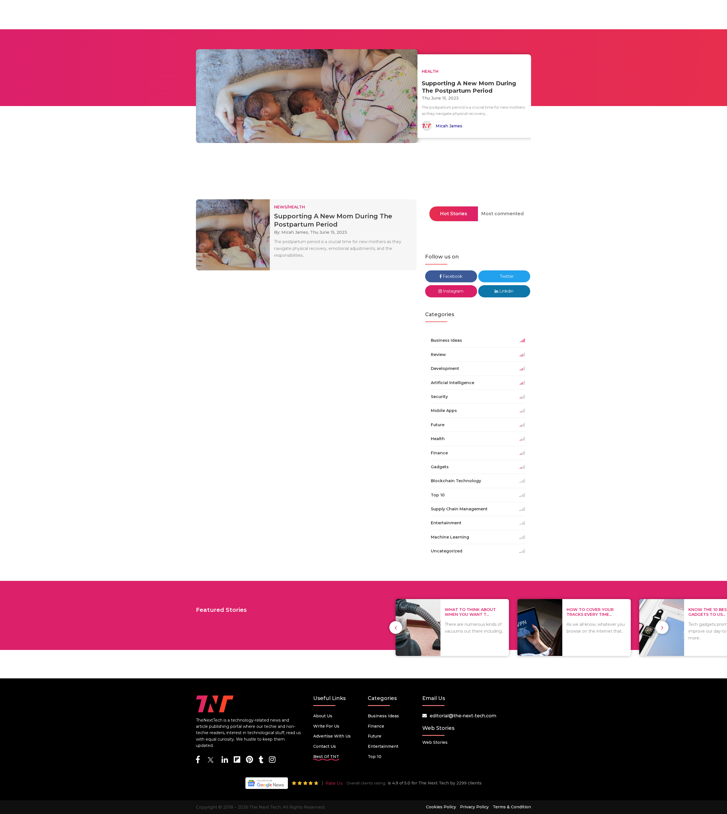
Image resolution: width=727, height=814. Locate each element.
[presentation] (395, 627)
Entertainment (383, 746)
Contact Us (324, 746)
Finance (376, 726)
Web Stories (435, 742)
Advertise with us (332, 736)
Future (374, 736)
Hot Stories (453, 213)
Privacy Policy (474, 806)
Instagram (452, 291)
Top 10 (374, 756)
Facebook (452, 276)
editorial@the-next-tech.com (463, 715)
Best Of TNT (326, 756)
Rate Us (333, 783)
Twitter (506, 276)
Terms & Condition (512, 806)
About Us (322, 715)
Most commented (502, 213)
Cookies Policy (441, 806)
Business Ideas (383, 715)
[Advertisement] (363, 173)
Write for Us (326, 726)
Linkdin (505, 291)
